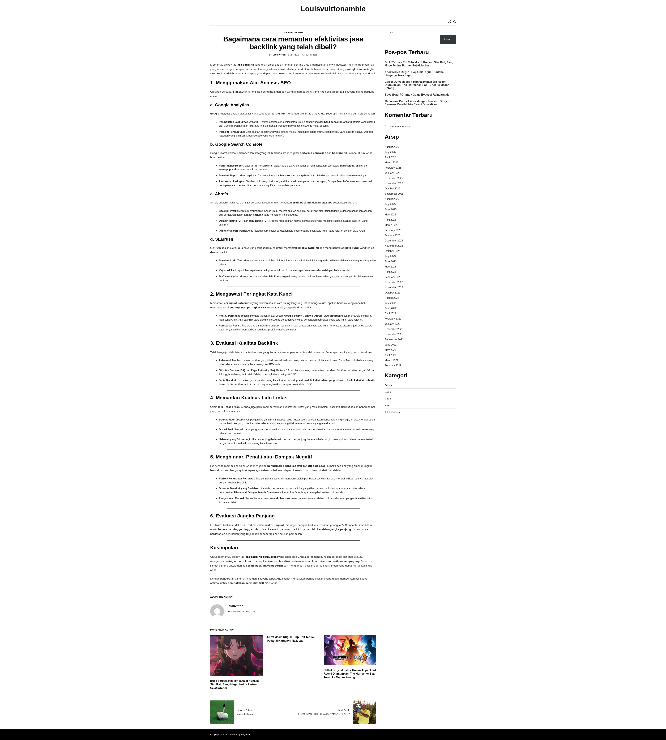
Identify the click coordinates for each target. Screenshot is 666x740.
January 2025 (392, 235)
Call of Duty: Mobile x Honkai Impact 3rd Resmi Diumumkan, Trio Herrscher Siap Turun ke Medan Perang (350, 674)
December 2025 (394, 178)
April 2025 (390, 219)
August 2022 (392, 297)
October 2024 (392, 250)
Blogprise (245, 734)
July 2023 (390, 256)
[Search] (454, 21)
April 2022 (390, 313)
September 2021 (394, 339)
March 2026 (391, 162)
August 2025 (392, 198)
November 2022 (394, 287)
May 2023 (390, 266)
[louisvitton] (217, 611)
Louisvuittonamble (333, 8)
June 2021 (390, 344)
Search (389, 33)
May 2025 (390, 214)
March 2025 (391, 224)
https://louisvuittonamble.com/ (241, 611)
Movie (388, 398)
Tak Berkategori (293, 32)
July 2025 (390, 204)
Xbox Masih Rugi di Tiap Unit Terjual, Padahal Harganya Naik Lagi (414, 74)
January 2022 (392, 323)
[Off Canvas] (212, 22)
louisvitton (279, 55)
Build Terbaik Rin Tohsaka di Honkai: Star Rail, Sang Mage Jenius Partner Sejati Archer (234, 684)
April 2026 (390, 157)
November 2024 (394, 245)
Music (388, 405)
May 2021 (390, 349)
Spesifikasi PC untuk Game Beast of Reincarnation (418, 94)
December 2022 (394, 282)
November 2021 (394, 334)
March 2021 (391, 360)
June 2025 (390, 209)
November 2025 (394, 183)
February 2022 (393, 318)
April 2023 (390, 271)
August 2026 (392, 146)
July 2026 (390, 152)
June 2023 (390, 261)
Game (388, 392)
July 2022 (390, 302)
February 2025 (393, 230)
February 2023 (393, 276)
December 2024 (394, 240)
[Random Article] (449, 21)
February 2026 (393, 167)
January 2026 (392, 172)
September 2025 (394, 193)
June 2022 (390, 308)
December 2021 (394, 329)
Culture (388, 385)
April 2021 (390, 355)
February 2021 (393, 365)
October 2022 (392, 292)
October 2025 (392, 188)
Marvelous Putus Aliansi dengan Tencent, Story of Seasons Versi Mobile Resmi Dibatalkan (417, 103)
